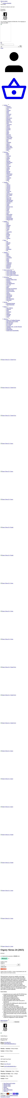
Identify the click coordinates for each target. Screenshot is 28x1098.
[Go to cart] (14, 102)
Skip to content (4, 1)
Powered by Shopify (5, 1096)
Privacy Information (7, 1089)
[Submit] (20, 46)
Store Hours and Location (9, 1083)
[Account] (14, 75)
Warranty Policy (7, 1086)
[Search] (1, 43)
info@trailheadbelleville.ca (10, 1066)
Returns (5, 1087)
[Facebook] (5, 15)
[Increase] (18, 965)
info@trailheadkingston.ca (10, 1043)
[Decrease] (2, 965)
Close (2, 48)
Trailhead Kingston (13, 1095)
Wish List (5, 1091)
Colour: (2, 961)
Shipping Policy (7, 1084)
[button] (3, 969)
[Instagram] (5, 19)
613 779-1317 (7, 1064)
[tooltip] (5, 968)
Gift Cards (5, 1088)
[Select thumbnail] (14, 654)
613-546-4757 (7, 1042)
